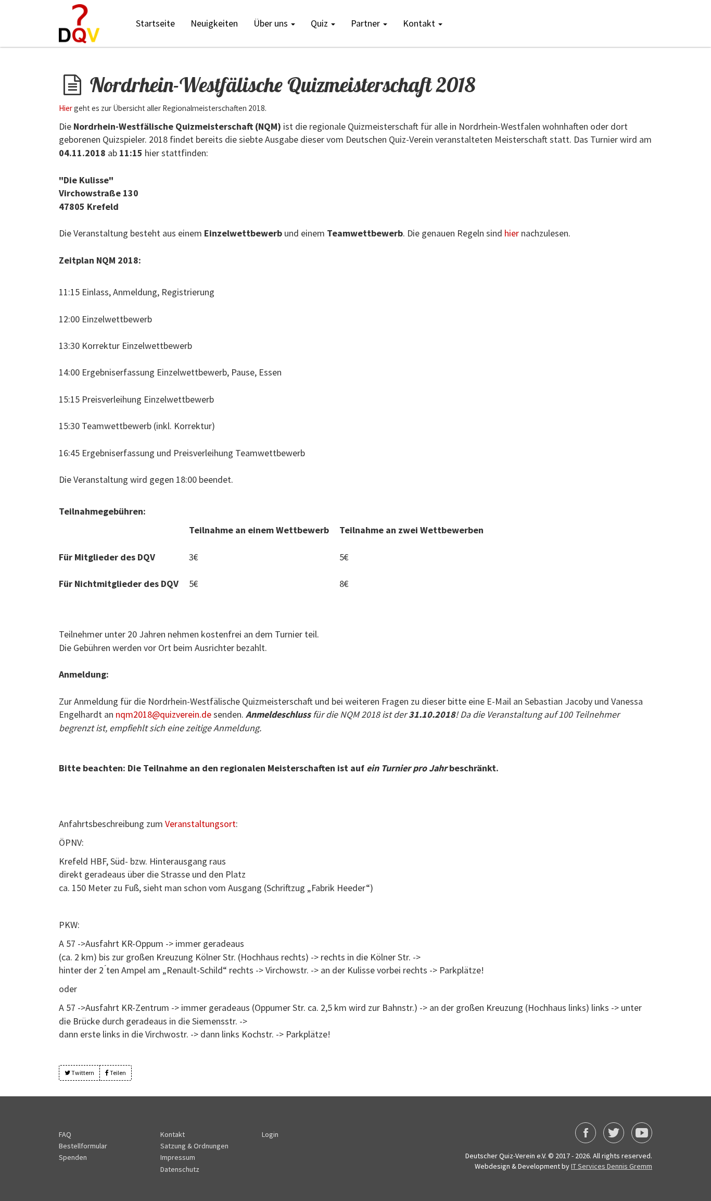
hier (511, 233)
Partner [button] (366, 23)
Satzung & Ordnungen (194, 1145)
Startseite (155, 23)
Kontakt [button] (420, 23)
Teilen (117, 1073)
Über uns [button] (271, 23)
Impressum (177, 1157)
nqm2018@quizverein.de (163, 714)
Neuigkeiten (214, 23)
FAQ (65, 1134)
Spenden (73, 1157)
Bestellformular (83, 1145)
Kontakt (172, 1134)
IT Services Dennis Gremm (611, 1166)
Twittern (82, 1073)
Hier (65, 108)
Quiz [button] (320, 23)
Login (270, 1134)
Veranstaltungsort (200, 824)
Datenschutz (179, 1169)
